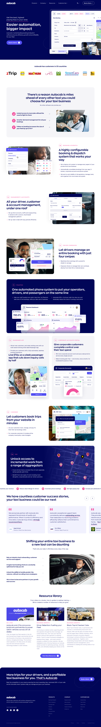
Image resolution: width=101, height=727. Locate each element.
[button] (35, 3)
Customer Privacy (91, 722)
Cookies (83, 722)
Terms (78, 722)
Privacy (72, 722)
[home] (11, 3)
